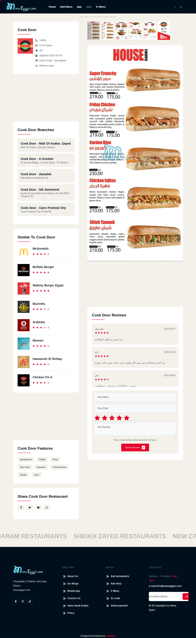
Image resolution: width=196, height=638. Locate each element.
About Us (72, 576)
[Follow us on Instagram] (23, 601)
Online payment (119, 605)
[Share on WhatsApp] (46, 507)
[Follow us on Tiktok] (30, 601)
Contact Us (74, 598)
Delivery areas (46, 65)
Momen (38, 340)
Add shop (116, 583)
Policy (70, 613)
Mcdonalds (41, 248)
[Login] (180, 6)
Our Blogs (73, 583)
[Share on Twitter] (29, 507)
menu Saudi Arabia (77, 605)
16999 (42, 40)
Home (52, 6)
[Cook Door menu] (93, 30)
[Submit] (186, 596)
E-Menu (101, 6)
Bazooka (39, 303)
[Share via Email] (38, 507)
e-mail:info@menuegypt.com (165, 586)
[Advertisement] (46, 100)
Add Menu (66, 6)
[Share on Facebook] (21, 507)
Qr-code (115, 598)
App (79, 6)
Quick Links (68, 567)
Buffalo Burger (43, 267)
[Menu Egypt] (21, 6)
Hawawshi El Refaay (47, 359)
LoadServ (110, 636)
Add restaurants (120, 576)
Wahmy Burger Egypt (48, 285)
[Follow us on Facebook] (16, 601)
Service (109, 567)
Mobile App (73, 590)
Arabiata (39, 322)
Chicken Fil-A (42, 377)
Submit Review (132, 447)
